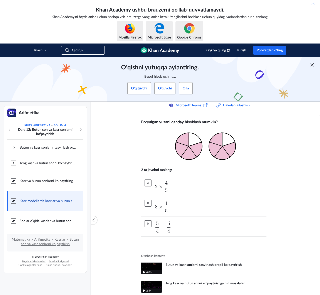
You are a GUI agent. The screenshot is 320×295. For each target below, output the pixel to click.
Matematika (21, 239)
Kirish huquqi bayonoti (59, 265)
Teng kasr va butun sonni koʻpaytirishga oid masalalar (48, 163)
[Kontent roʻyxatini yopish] (94, 220)
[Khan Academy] (160, 50)
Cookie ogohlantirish (30, 265)
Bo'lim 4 (60, 125)
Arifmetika (42, 239)
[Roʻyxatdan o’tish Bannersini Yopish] (312, 64)
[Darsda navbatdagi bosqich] (80, 129)
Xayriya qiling (215, 50)
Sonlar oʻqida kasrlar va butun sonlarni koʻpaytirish (48, 221)
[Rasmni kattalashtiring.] (205, 146)
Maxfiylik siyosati (59, 261)
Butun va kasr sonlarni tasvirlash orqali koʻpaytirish (48, 147)
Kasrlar (59, 239)
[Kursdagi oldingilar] (9, 129)
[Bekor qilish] (313, 3)
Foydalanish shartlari (33, 261)
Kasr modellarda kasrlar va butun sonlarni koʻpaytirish (48, 201)
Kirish (241, 50)
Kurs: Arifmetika (37, 125)
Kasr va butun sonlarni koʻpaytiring (46, 181)
